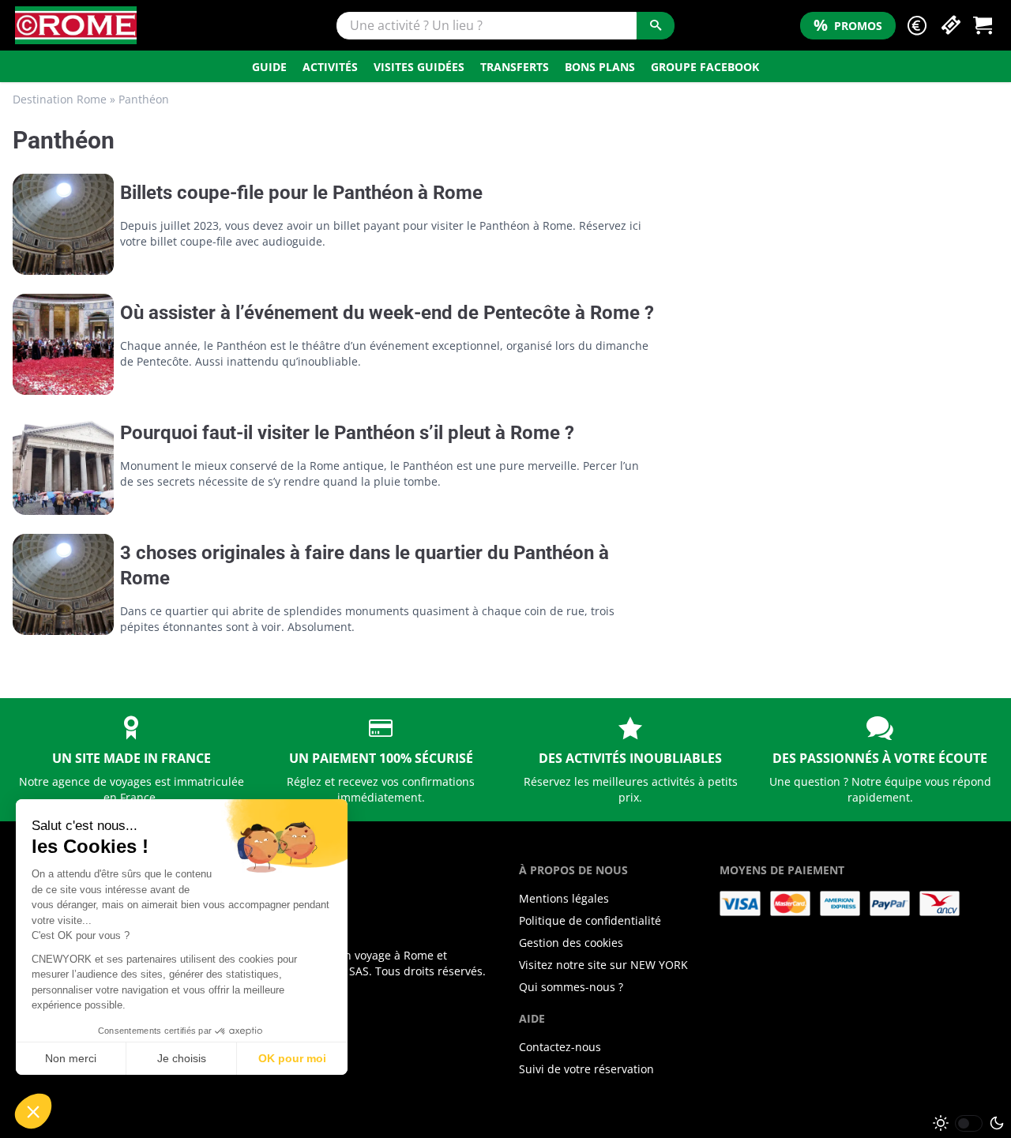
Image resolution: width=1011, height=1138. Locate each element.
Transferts (514, 66)
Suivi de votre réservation (586, 1068)
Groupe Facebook (705, 66)
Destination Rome (60, 99)
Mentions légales (564, 898)
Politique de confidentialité (590, 920)
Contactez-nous (560, 1046)
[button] (917, 25)
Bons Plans (600, 66)
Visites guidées (419, 66)
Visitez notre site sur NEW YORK (603, 964)
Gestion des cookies (571, 942)
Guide (269, 66)
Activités (330, 66)
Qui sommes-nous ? (571, 986)
